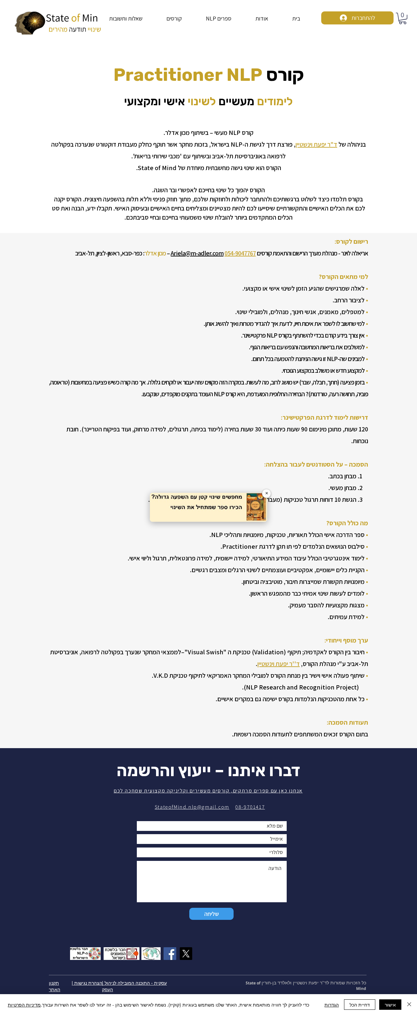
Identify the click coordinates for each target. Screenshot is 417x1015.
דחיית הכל (360, 1004)
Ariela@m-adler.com (197, 253)
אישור (390, 1004)
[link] (403, 18)
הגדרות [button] (331, 1004)
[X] (186, 953)
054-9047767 (240, 253)
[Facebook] (170, 953)
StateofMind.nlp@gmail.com (192, 807)
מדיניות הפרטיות (24, 1004)
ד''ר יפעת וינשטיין (278, 664)
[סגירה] (409, 1004)
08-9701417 (250, 807)
